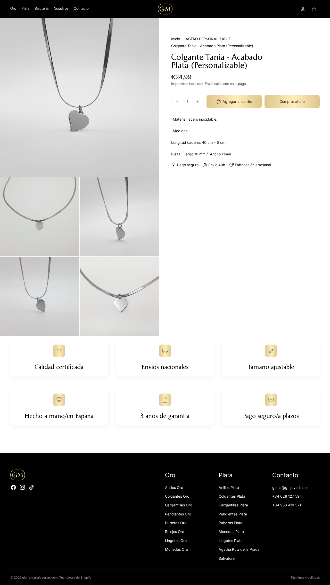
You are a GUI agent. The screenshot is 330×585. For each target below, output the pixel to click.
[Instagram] (22, 487)
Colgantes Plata (232, 496)
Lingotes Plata (231, 540)
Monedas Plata (231, 531)
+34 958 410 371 (286, 505)
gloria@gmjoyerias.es (290, 487)
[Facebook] (13, 487)
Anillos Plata (229, 487)
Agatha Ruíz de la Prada (239, 549)
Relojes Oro (174, 531)
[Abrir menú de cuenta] (302, 9)
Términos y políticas (305, 577)
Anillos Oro (174, 487)
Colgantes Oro (177, 496)
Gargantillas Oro (178, 505)
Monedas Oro (176, 549)
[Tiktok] (31, 487)
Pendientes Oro (178, 514)
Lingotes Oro (176, 540)
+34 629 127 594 (287, 496)
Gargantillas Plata (233, 505)
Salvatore (227, 558)
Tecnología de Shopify (75, 577)
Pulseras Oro (175, 523)
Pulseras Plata (230, 523)
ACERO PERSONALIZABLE (208, 39)
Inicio (175, 39)
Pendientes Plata (233, 514)
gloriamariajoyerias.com (40, 577)
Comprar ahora (292, 101)
